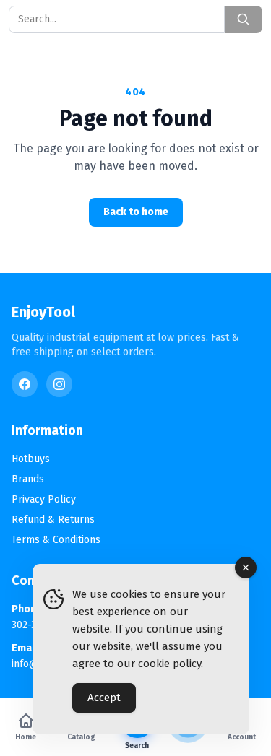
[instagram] (59, 384)
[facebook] (25, 384)
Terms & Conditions (56, 540)
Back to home (135, 212)
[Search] (243, 19)
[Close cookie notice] (246, 567)
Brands (28, 479)
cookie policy (169, 663)
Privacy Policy (44, 499)
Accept (104, 697)
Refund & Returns (53, 519)
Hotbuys (31, 459)
